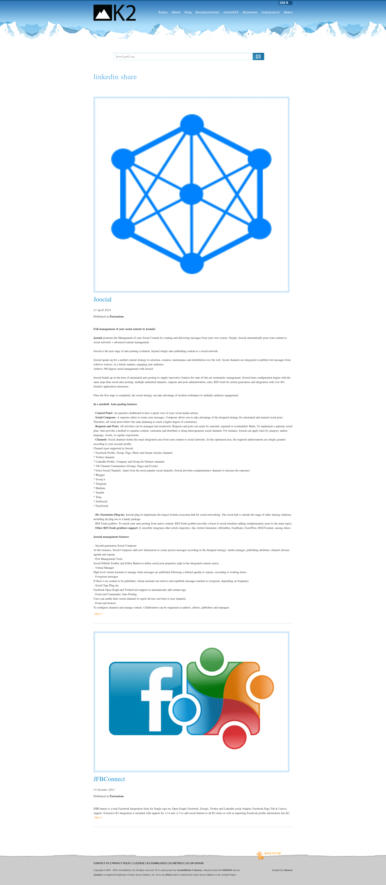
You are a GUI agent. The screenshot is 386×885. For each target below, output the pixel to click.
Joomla (97, 875)
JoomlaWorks (184, 870)
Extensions (117, 316)
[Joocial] (191, 194)
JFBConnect (109, 778)
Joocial (102, 299)
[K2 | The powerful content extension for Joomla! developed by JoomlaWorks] (114, 13)
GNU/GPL (227, 870)
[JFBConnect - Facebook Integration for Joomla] (191, 702)
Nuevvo (198, 870)
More (97, 614)
